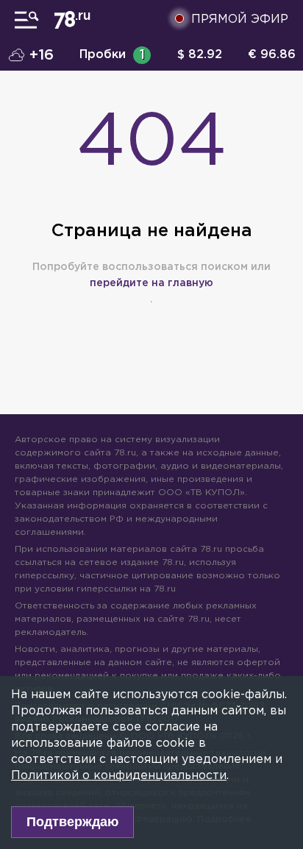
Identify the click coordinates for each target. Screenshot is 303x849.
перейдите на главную (151, 283)
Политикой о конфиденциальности (119, 775)
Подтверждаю (72, 821)
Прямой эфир (239, 19)
